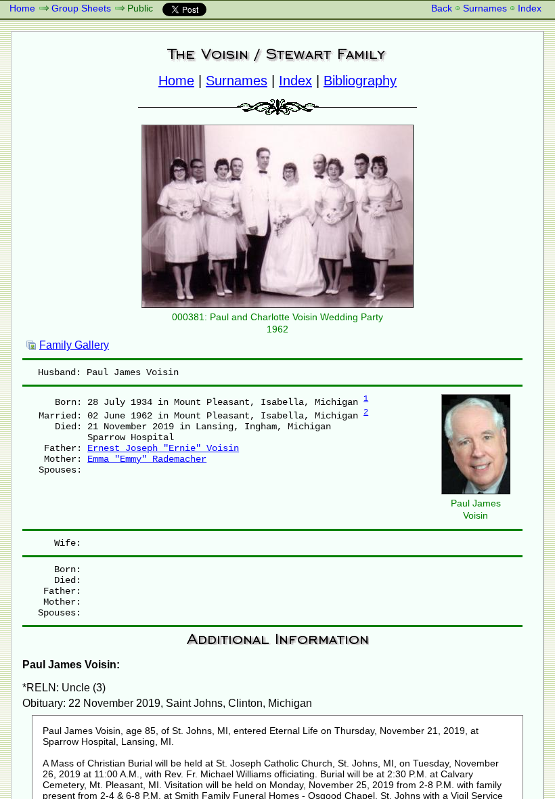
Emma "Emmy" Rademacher (146, 459)
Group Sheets (81, 8)
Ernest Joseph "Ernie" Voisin (163, 448)
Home (22, 8)
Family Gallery (74, 345)
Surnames (485, 8)
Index (529, 8)
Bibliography (360, 80)
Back (441, 8)
